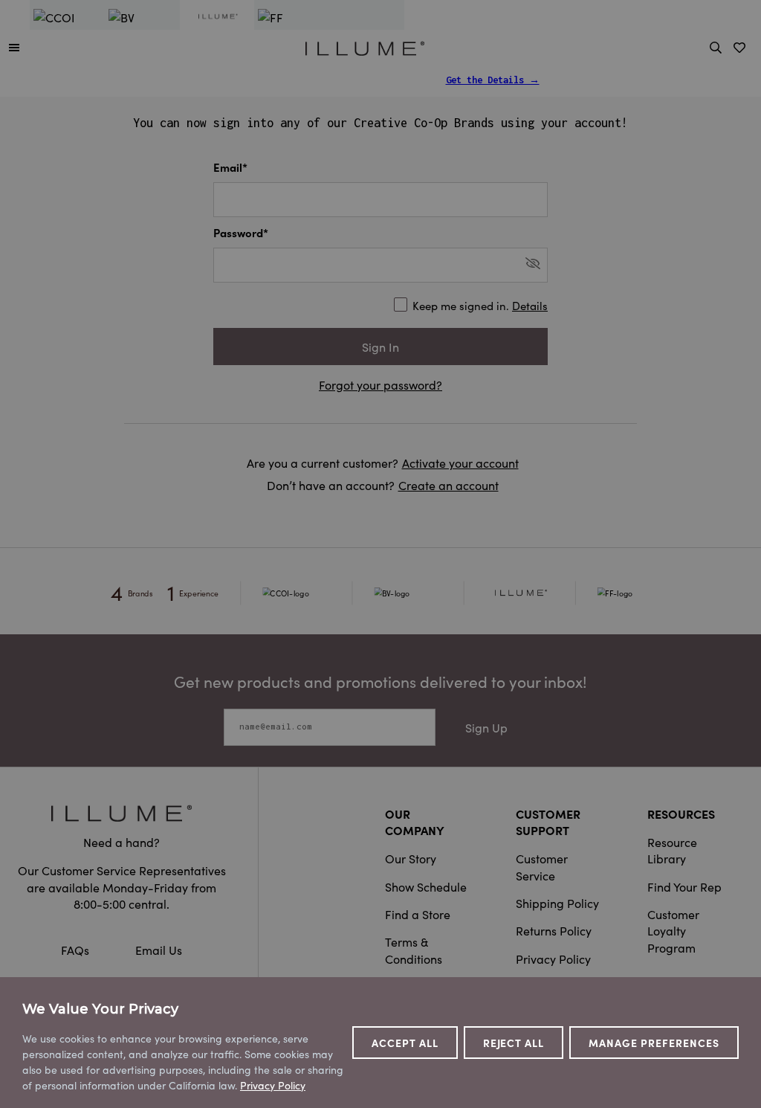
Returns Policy (554, 930)
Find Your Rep (684, 886)
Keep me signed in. (480, 305)
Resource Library (672, 850)
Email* (230, 167)
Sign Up (486, 727)
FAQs (76, 949)
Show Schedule (426, 886)
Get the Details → (493, 80)
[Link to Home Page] (364, 46)
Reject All (514, 1042)
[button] (14, 47)
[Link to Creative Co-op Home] (121, 813)
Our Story (410, 858)
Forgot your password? (380, 384)
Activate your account (460, 462)
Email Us (158, 949)
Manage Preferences (654, 1042)
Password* (240, 232)
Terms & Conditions (413, 949)
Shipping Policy (557, 903)
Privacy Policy (553, 958)
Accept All (405, 1042)
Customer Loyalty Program (673, 931)
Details (530, 305)
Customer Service (542, 866)
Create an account (448, 485)
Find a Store (417, 914)
